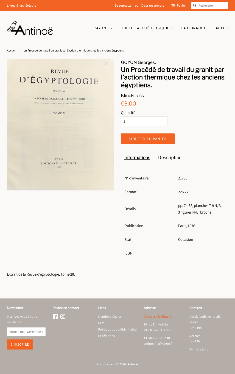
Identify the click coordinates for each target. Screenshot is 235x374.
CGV (101, 323)
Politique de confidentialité (117, 329)
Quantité (128, 112)
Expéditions (106, 335)
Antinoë (132, 364)
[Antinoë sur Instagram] (62, 317)
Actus (222, 28)
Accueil (11, 50)
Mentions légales (109, 316)
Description (170, 157)
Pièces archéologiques (147, 28)
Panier (181, 5)
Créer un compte (152, 5)
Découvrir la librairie (158, 316)
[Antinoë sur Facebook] (55, 317)
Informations (137, 157)
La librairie (193, 28)
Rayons (102, 28)
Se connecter (124, 5)
